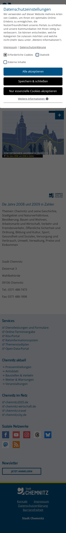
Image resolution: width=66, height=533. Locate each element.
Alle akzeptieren (33, 71)
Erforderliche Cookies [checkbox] (20, 54)
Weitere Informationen (31, 98)
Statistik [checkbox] (44, 54)
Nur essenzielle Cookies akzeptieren (33, 91)
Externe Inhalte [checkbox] (17, 62)
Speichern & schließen (33, 81)
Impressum (10, 47)
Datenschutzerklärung (33, 47)
